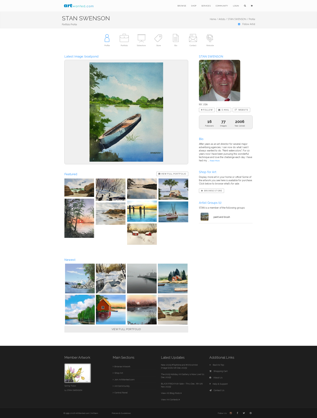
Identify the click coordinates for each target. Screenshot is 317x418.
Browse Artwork (122, 366)
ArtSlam (94, 413)
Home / (214, 19)
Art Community (122, 386)
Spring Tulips (70, 386)
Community (222, 6)
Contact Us (218, 390)
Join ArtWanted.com (124, 379)
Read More (215, 160)
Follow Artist (248, 24)
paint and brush (221, 217)
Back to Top (218, 365)
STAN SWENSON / (238, 19)
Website (243, 110)
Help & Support (220, 384)
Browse (181, 6)
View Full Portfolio (173, 174)
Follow (208, 110)
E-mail (225, 110)
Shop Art (118, 373)
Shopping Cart (220, 371)
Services (206, 6)
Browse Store (213, 191)
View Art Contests (170, 399)
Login (236, 6)
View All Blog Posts (170, 393)
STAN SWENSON (74, 390)
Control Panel (121, 392)
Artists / (223, 19)
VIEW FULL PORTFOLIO (126, 329)
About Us (217, 377)
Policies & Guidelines (121, 413)
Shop (193, 6)
